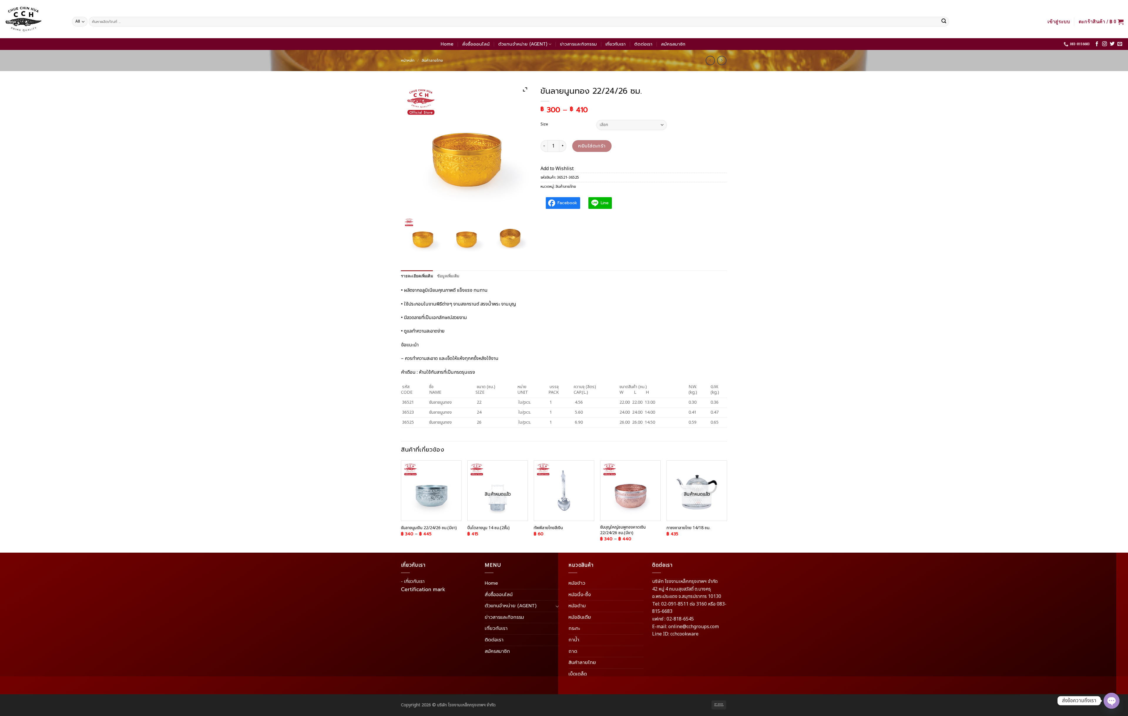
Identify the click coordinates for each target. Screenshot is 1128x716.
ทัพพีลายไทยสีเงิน (548, 528)
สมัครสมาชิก (673, 44)
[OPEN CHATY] (1111, 696)
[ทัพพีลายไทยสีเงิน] (564, 491)
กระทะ (574, 628)
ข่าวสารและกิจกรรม (578, 44)
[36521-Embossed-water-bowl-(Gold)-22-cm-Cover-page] (422, 236)
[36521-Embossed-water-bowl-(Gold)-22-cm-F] (466, 236)
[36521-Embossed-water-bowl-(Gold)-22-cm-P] (510, 236)
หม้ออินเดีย (579, 617)
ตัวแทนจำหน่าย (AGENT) (522, 44)
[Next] (726, 506)
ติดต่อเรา (643, 44)
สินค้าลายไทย (432, 60)
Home (447, 44)
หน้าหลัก (407, 60)
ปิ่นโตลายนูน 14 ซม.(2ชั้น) (488, 528)
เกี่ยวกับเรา (615, 44)
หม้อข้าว (576, 583)
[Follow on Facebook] (1097, 44)
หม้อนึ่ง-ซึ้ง (579, 594)
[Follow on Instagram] (1104, 44)
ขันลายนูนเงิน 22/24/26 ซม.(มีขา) (429, 528)
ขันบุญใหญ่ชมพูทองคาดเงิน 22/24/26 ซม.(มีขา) (623, 530)
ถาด (572, 651)
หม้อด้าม (577, 605)
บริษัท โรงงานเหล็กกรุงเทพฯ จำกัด (466, 705)
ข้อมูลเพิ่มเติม (448, 276)
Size (544, 124)
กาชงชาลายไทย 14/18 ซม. (688, 528)
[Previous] (401, 506)
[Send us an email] (1119, 44)
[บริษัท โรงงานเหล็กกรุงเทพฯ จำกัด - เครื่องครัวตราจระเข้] (33, 19)
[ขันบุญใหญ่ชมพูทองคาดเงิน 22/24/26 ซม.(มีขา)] (630, 491)
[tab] (417, 276)
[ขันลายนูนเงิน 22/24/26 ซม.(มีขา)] (431, 491)
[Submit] (944, 22)
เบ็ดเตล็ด (577, 674)
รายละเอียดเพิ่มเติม (417, 276)
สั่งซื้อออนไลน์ (476, 44)
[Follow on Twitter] (1112, 44)
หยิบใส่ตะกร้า (592, 146)
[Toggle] (557, 606)
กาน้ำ (573, 639)
